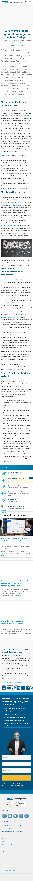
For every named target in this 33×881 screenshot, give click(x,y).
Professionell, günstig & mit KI (16, 508)
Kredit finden (12, 499)
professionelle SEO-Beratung (10, 225)
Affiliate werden (7, 861)
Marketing (27, 115)
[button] (27, 757)
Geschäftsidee (10, 126)
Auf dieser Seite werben (9, 870)
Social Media (5, 155)
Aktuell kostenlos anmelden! (16, 474)
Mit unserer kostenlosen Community (18, 487)
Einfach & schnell (13, 501)
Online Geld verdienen (15, 486)
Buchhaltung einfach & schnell (17, 492)
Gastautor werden (7, 864)
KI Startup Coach (13, 472)
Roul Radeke (14, 41)
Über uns (4, 836)
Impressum (5, 851)
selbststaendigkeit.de (8, 829)
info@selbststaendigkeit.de (14, 826)
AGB (3, 842)
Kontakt (4, 839)
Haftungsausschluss (8, 848)
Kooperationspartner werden (11, 867)
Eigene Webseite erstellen (16, 506)
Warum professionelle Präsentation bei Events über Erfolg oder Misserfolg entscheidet (16, 579)
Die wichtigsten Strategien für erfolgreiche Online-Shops (16, 619)
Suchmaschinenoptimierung (13, 205)
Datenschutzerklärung (8, 787)
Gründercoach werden (8, 858)
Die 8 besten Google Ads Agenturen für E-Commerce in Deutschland (16, 537)
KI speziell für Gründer (14, 481)
